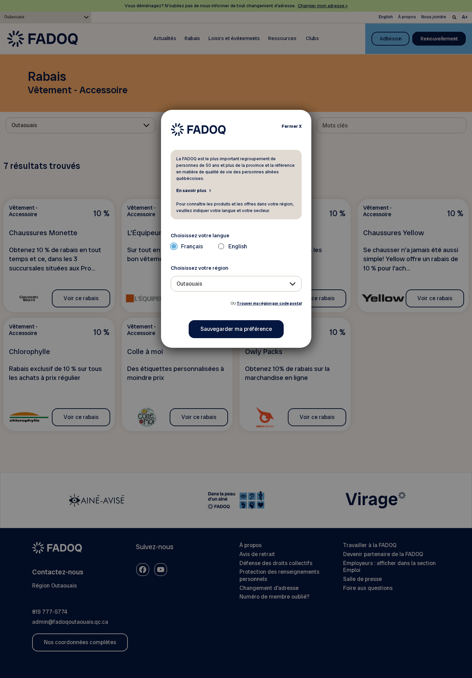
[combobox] (236, 284)
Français (192, 246)
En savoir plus (191, 190)
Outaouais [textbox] (189, 283)
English (237, 246)
